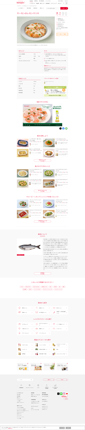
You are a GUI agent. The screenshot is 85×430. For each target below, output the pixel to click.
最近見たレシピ (60, 13)
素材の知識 (29, 8)
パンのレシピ (59, 328)
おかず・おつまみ (36, 286)
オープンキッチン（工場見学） (55, 388)
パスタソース (24, 349)
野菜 (63, 286)
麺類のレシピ (41, 328)
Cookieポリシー (10, 428)
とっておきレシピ (32, 3)
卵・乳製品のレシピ (42, 312)
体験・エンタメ (42, 3)
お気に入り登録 (62, 34)
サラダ (22, 286)
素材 (57, 349)
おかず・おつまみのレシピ (43, 324)
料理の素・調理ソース (43, 349)
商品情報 (37, 3)
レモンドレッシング (58, 289)
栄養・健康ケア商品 (42, 353)
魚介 (50, 286)
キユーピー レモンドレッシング (24, 60)
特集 (42, 8)
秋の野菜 (24, 289)
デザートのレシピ (25, 333)
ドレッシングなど (37, 289)
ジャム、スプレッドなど (61, 353)
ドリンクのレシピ (42, 333)
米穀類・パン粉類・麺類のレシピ (61, 312)
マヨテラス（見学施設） (47, 388)
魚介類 (55, 286)
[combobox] (57, 8)
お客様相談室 (48, 3)
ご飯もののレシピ (25, 328)
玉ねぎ (20, 56)
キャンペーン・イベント (29, 387)
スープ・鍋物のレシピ (60, 324)
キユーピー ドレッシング (47, 289)
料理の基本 (35, 8)
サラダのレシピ (25, 324)
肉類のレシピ (24, 312)
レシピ (38, 387)
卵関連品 (23, 353)
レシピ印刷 (63, 13)
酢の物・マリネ (44, 286)
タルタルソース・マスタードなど (61, 345)
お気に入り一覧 (57, 13)
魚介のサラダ (28, 286)
